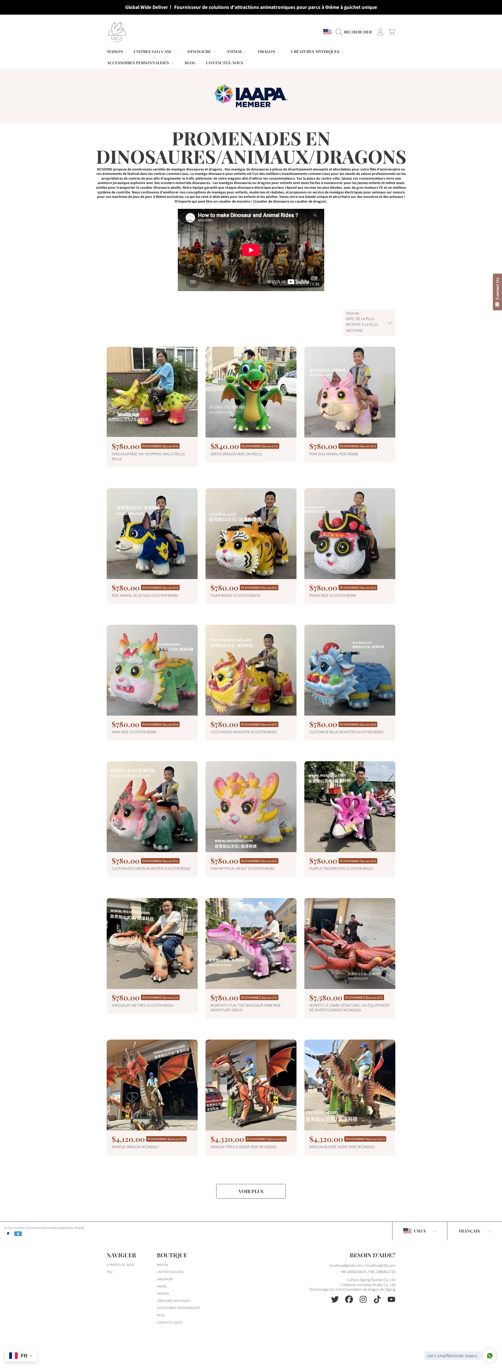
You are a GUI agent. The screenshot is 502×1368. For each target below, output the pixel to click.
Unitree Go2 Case (153, 51)
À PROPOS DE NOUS (120, 1265)
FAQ (109, 1272)
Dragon (267, 51)
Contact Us (497, 290)
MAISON (162, 1265)
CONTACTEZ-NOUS (169, 1322)
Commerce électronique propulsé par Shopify (55, 1228)
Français (469, 1231)
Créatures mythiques (315, 51)
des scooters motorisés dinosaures (182, 183)
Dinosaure (199, 51)
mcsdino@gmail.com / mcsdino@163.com (362, 1265)
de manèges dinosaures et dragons (194, 169)
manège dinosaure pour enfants (220, 173)
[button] (355, 32)
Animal (235, 51)
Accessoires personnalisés (138, 62)
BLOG (161, 1315)
